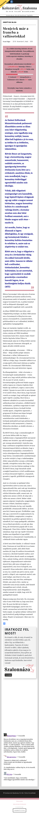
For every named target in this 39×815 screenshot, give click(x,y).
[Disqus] (19, 705)
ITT (18, 77)
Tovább (8, 675)
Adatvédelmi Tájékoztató (19, 804)
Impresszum (19, 801)
